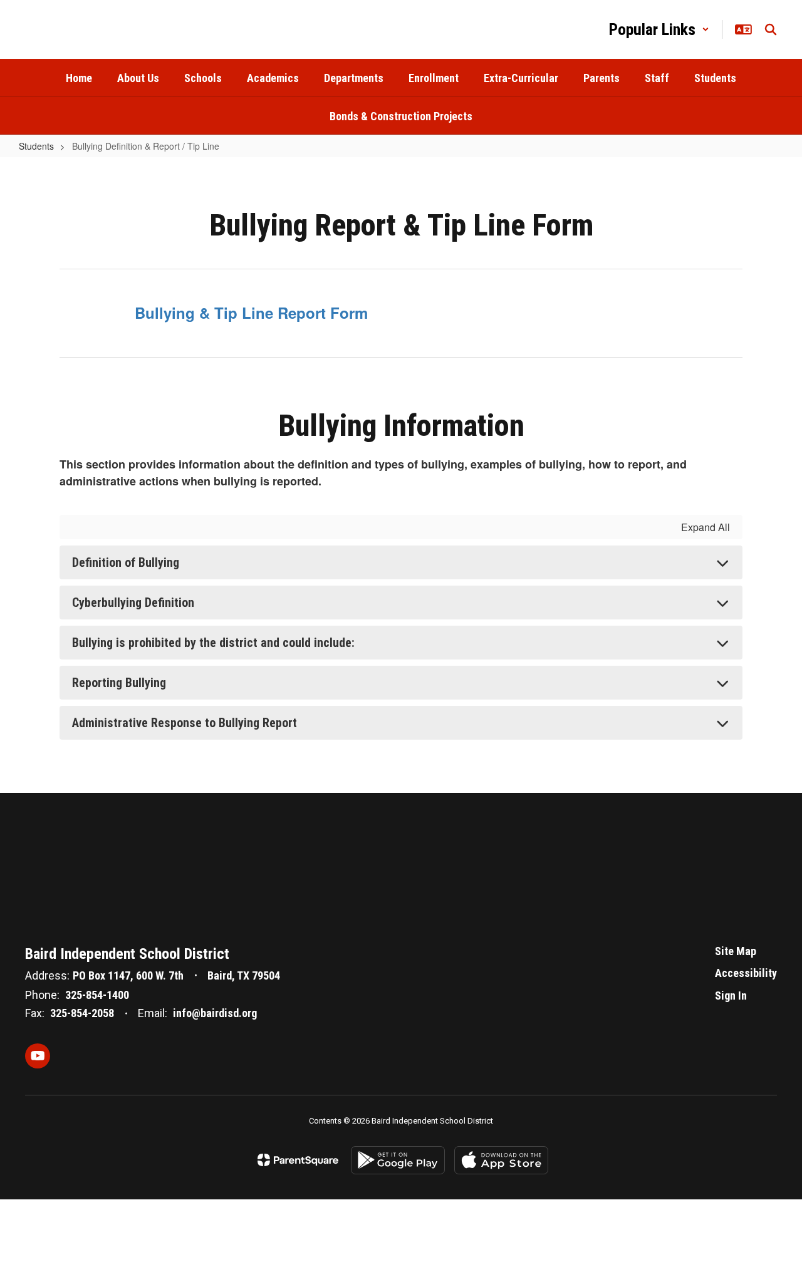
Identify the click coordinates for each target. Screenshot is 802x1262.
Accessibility (746, 973)
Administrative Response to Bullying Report (184, 722)
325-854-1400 (97, 994)
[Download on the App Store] (501, 1160)
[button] (659, 29)
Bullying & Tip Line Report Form (251, 312)
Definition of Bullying (125, 562)
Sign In (731, 995)
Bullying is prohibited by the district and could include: (213, 642)
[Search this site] (770, 29)
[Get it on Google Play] (398, 1160)
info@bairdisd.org (215, 1013)
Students (36, 146)
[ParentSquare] (297, 1160)
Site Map (735, 951)
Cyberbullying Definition (133, 602)
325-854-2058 (82, 1013)
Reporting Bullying (119, 682)
